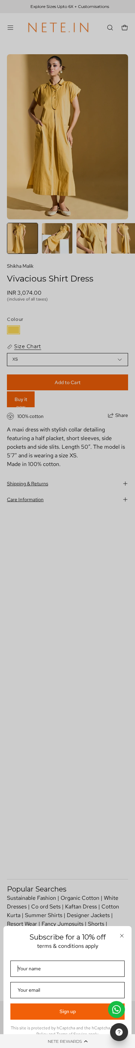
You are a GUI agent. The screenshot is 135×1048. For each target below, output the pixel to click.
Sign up (68, 1011)
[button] (67, 1041)
